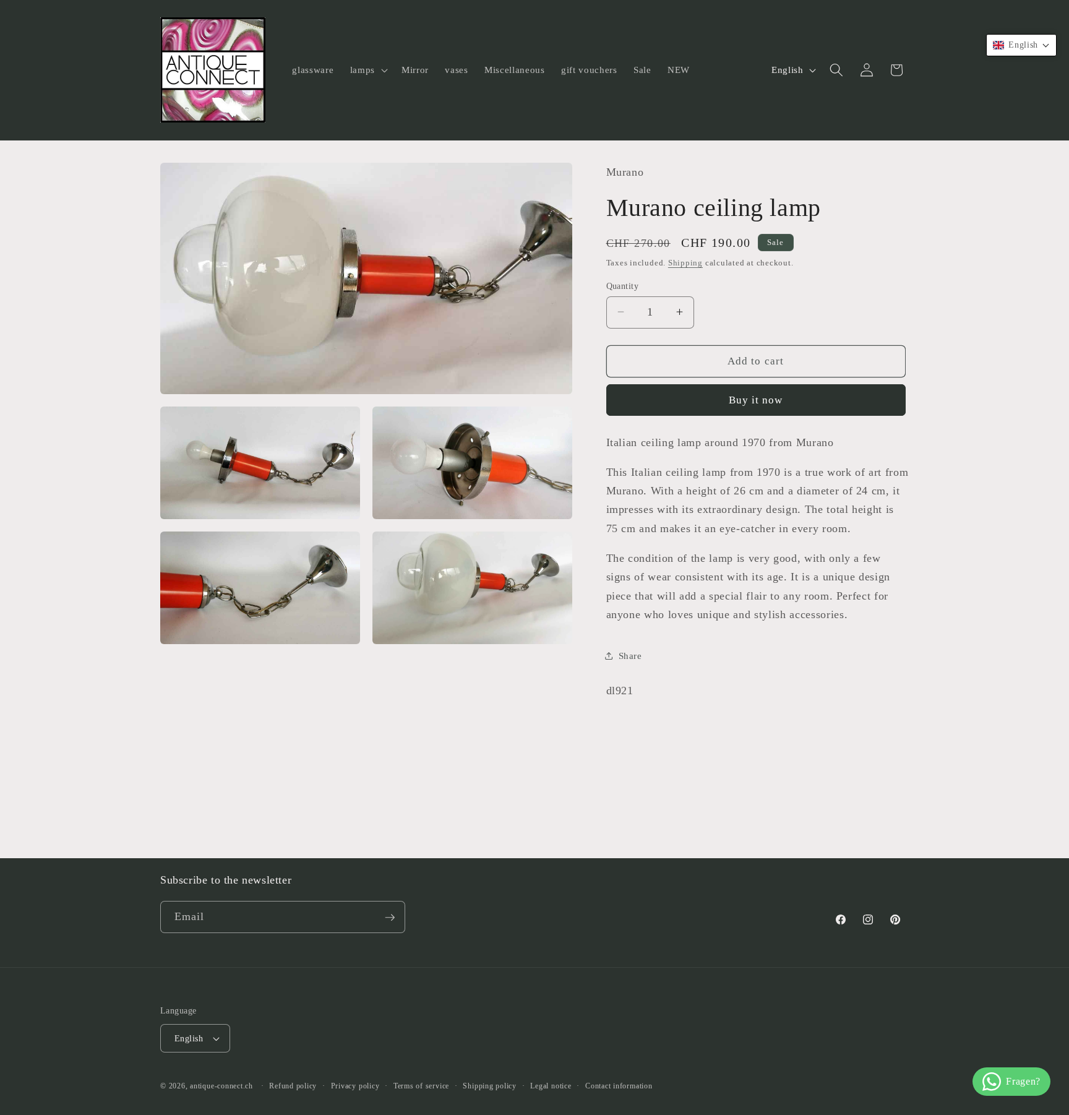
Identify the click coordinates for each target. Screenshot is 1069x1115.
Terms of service (421, 1086)
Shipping (685, 262)
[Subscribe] (390, 918)
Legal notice (550, 1086)
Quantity (622, 285)
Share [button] (630, 655)
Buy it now (756, 400)
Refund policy (293, 1086)
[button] (367, 70)
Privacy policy (355, 1086)
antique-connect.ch (221, 1086)
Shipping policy (490, 1086)
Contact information (619, 1086)
